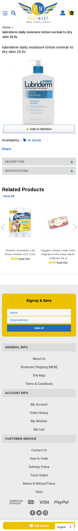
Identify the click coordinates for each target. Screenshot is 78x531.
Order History (39, 413)
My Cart (39, 429)
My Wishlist (39, 421)
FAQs (39, 492)
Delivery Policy (39, 467)
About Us (39, 358)
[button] (39, 129)
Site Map (39, 375)
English (61, 527)
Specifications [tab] (16, 170)
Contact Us (39, 450)
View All (8, 196)
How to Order (39, 458)
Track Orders (39, 475)
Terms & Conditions (39, 384)
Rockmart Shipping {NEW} (39, 367)
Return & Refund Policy (39, 483)
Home (6, 27)
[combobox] (64, 527)
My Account (39, 404)
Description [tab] (14, 161)
